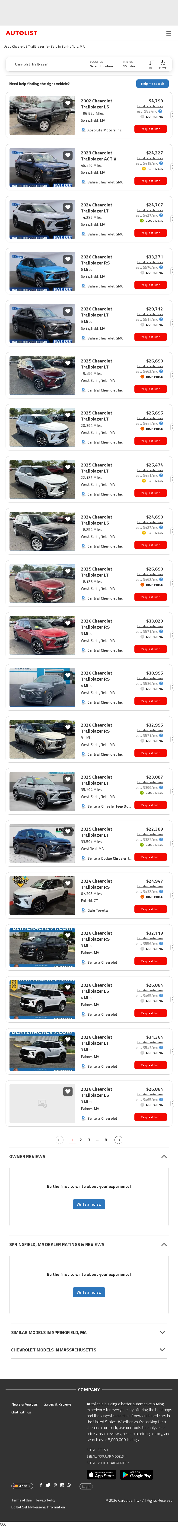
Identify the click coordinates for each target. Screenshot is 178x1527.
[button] (151, 64)
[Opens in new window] (101, 1475)
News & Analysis (24, 1404)
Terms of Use (21, 1500)
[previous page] (60, 1140)
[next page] (118, 1140)
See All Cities (97, 1449)
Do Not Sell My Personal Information (38, 1507)
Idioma (23, 1486)
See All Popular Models (106, 1456)
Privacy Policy (45, 1500)
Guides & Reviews (58, 1404)
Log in (86, 1486)
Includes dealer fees (150, 106)
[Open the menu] (168, 33)
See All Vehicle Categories (108, 1462)
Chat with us (21, 1412)
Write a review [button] (89, 1204)
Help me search (152, 83)
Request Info (150, 128)
